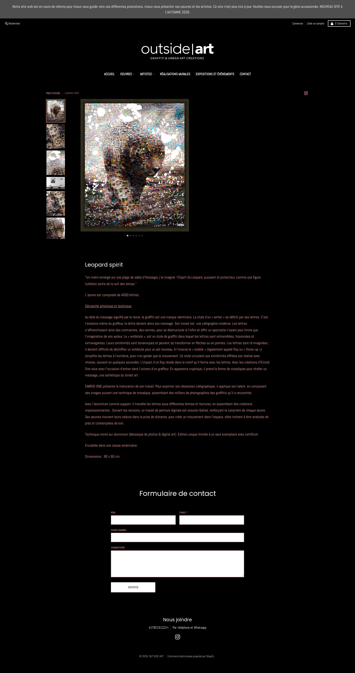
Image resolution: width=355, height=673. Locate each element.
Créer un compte (315, 23)
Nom (113, 512)
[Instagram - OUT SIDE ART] (306, 93)
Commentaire (118, 547)
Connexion (297, 23)
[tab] (128, 236)
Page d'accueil (53, 93)
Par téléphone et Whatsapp (189, 628)
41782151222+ (159, 628)
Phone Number (118, 530)
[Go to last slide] (75, 235)
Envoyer (133, 587)
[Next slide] (194, 235)
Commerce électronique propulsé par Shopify (190, 656)
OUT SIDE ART (156, 656)
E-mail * (183, 512)
